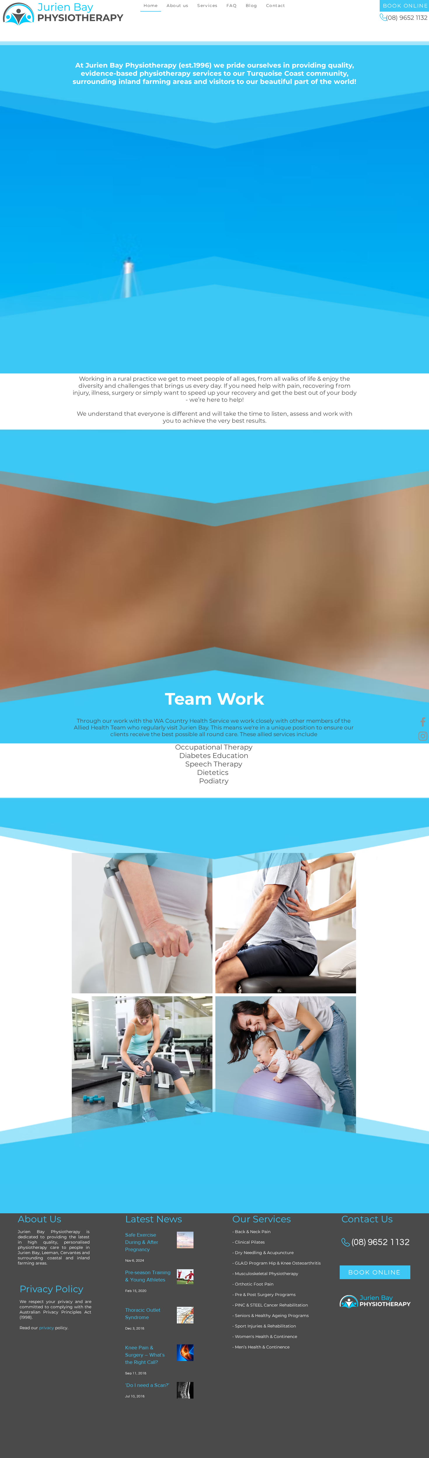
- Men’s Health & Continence (261, 1347)
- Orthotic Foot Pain (253, 1284)
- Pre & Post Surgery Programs (264, 1294)
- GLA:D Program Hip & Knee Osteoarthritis (277, 1263)
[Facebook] (423, 722)
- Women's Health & (253, 1336)
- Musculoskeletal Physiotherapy (265, 1273)
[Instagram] (423, 736)
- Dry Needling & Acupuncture (263, 1252)
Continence (285, 1336)
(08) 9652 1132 (407, 17)
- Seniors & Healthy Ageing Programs (270, 1315)
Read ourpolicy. (44, 1327)
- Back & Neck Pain (251, 1231)
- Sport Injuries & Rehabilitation (264, 1326)
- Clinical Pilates (248, 1242)
